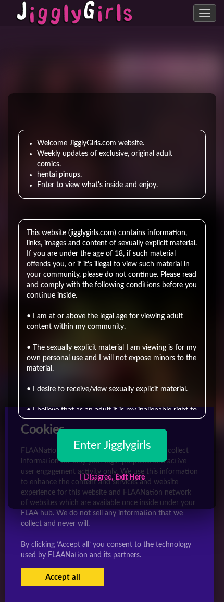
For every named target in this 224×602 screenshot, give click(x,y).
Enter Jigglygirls (112, 445)
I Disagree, (112, 477)
